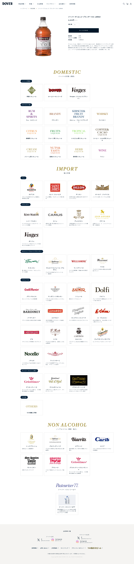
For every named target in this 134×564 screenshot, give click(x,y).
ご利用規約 (54, 548)
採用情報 (73, 4)
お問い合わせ (44, 548)
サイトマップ (64, 548)
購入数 (70, 24)
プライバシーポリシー (78, 548)
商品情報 (22, 4)
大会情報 (40, 4)
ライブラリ (50, 4)
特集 (30, 4)
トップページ (23, 8)
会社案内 (62, 4)
